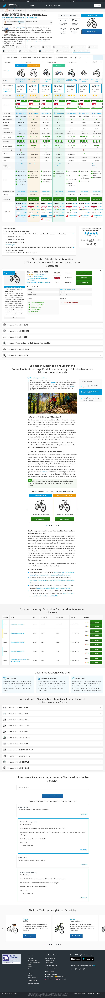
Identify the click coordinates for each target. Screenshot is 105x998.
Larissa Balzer (14, 9)
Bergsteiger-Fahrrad (76, 921)
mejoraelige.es (61, 976)
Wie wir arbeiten (32, 960)
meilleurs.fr (50, 976)
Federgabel (70, 386)
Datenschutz (91, 993)
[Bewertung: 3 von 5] (91, 233)
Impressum (100, 993)
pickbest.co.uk (50, 979)
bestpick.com (62, 979)
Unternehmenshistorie (34, 962)
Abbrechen (67, 796)
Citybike (25, 921)
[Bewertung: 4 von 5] (93, 233)
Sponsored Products (33, 983)
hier (94, 965)
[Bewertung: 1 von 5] (85, 233)
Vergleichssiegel (32, 986)
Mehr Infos (81, 1)
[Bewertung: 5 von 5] (96, 233)
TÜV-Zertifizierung (33, 977)
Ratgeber (30, 973)
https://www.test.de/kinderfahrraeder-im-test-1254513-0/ (54, 588)
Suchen (97, 5)
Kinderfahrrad (44, 472)
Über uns (30, 958)
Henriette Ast (13, 29)
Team (29, 964)
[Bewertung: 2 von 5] (88, 233)
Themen (30, 975)
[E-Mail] (70, 57)
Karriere (30, 966)
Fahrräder (53, 383)
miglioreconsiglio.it (52, 974)
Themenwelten (32, 969)
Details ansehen (91, 31)
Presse (29, 971)
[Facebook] (75, 57)
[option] (29, 928)
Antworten (84, 814)
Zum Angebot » (21, 199)
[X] (80, 57)
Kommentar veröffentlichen (52, 796)
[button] (46, 525)
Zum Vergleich (29, 936)
